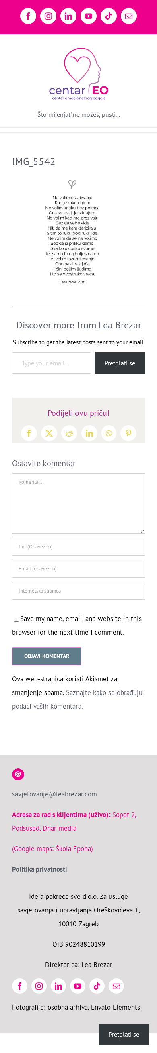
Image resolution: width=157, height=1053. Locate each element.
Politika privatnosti (39, 869)
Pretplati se (120, 363)
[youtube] (77, 986)
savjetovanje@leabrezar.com (54, 794)
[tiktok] (97, 986)
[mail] (116, 986)
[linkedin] (58, 986)
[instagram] (39, 986)
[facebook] (19, 986)
